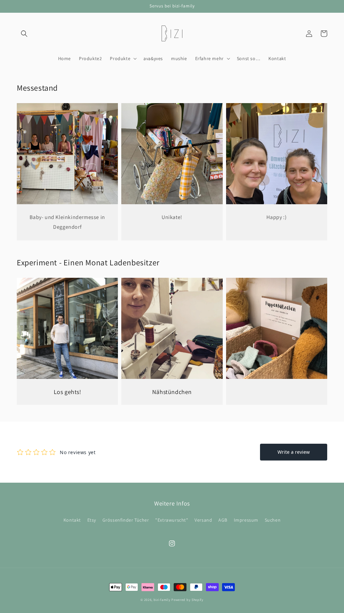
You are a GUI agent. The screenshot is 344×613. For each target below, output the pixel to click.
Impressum (246, 520)
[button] (24, 33)
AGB (222, 520)
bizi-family (162, 600)
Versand (203, 520)
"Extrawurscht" (171, 520)
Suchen (273, 520)
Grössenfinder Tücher (125, 520)
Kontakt (72, 520)
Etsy (91, 520)
